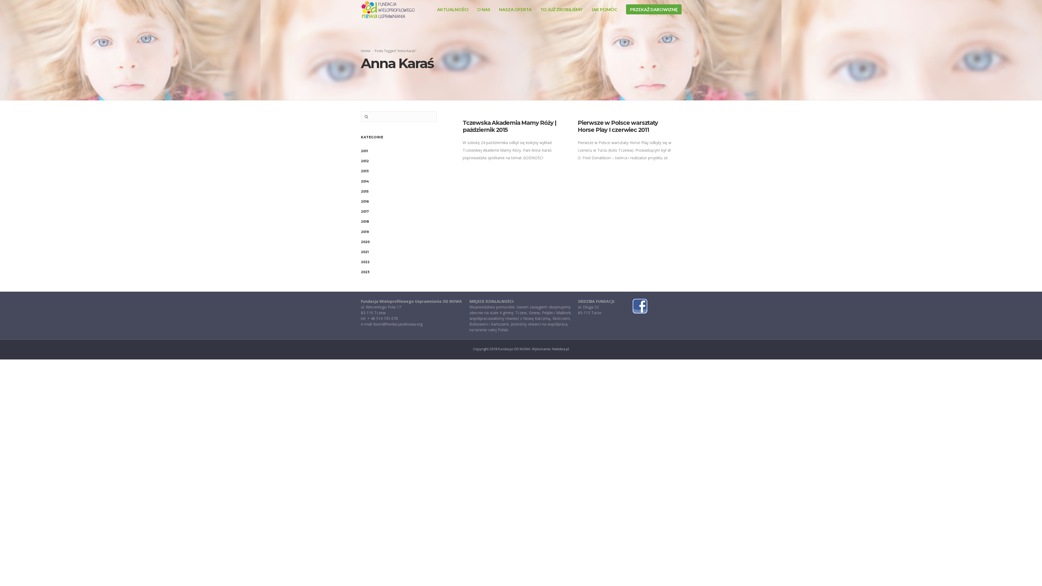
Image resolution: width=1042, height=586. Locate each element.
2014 (365, 181)
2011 (364, 151)
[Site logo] (388, 9)
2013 (364, 171)
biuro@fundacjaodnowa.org (398, 324)
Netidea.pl (560, 348)
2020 (365, 242)
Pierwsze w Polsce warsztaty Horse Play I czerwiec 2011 (618, 126)
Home (365, 51)
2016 (364, 201)
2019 (364, 232)
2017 (364, 211)
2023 (365, 272)
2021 (364, 252)
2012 (364, 161)
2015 (364, 191)
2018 (365, 221)
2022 (365, 262)
